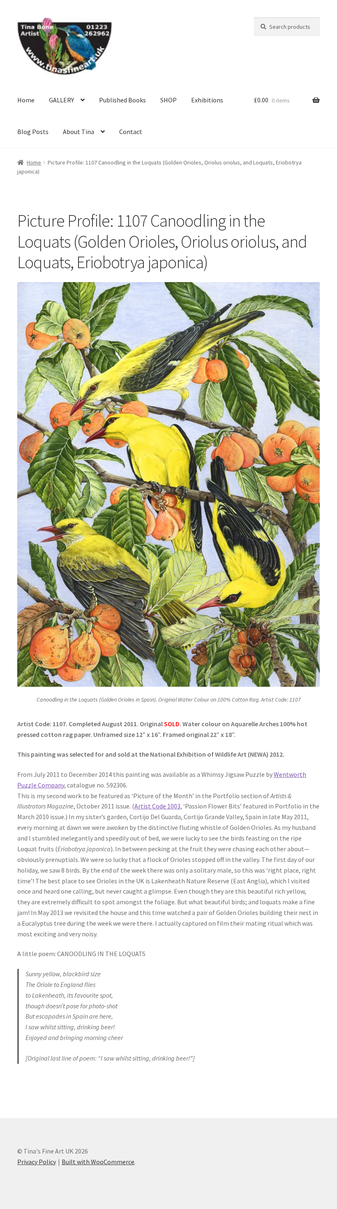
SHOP (168, 100)
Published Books (122, 100)
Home (26, 100)
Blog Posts (32, 131)
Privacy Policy (36, 1162)
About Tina (78, 131)
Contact (130, 131)
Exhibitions (207, 100)
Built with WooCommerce (98, 1162)
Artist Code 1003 (157, 806)
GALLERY (61, 100)
